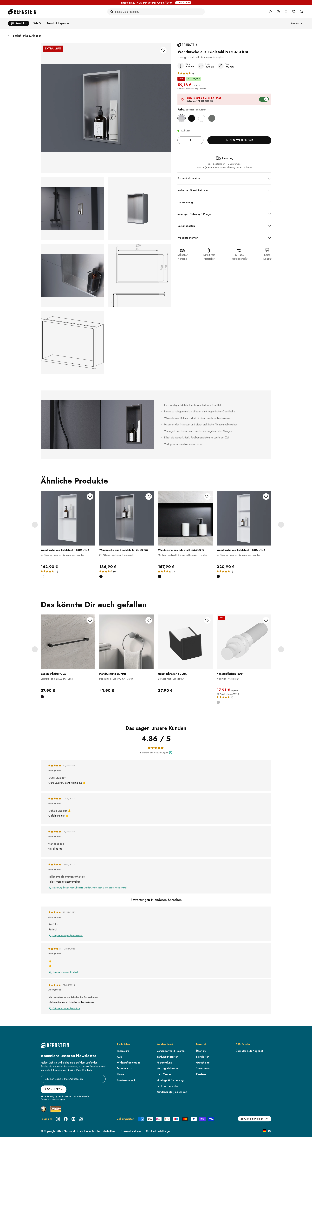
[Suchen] (112, 11)
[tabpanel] (68, 537)
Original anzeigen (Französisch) (67, 935)
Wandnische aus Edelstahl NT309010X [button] (241, 550)
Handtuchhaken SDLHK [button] (172, 674)
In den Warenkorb (239, 140)
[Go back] (10, 36)
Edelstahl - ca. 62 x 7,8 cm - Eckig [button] (57, 678)
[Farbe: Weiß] (201, 118)
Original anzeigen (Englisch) (65, 972)
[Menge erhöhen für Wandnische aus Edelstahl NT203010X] (198, 140)
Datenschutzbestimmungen (53, 1099)
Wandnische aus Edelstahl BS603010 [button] (181, 550)
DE (269, 1131)
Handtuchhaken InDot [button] (230, 674)
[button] (184, 73)
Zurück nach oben (252, 1119)
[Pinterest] (73, 1119)
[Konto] (286, 11)
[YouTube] (81, 1119)
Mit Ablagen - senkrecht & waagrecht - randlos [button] (62, 555)
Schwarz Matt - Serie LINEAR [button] (171, 678)
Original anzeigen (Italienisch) (66, 1008)
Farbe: (191, 109)
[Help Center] (278, 11)
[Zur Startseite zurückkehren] (22, 11)
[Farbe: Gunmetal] (211, 118)
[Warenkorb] (301, 11)
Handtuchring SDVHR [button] (112, 674)
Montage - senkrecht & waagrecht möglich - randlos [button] (182, 555)
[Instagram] (58, 1119)
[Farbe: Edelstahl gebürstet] (181, 118)
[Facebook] (66, 1119)
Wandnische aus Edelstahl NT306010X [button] (65, 550)
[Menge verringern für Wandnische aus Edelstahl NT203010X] (183, 140)
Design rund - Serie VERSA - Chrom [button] (116, 678)
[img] (54, 765)
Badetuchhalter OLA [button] (53, 674)
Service (294, 23)
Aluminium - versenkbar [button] (228, 678)
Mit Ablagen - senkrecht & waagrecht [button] (116, 555)
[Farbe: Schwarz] (191, 118)
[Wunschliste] (293, 11)
